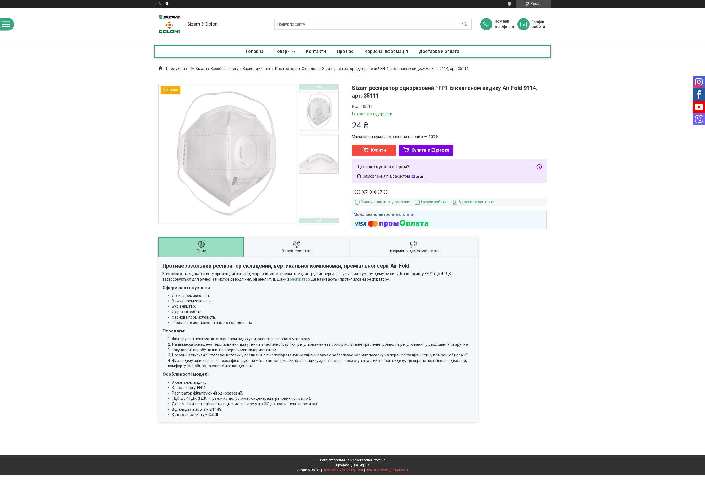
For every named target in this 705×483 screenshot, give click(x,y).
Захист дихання (257, 68)
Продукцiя (175, 68)
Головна (255, 51)
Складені (310, 68)
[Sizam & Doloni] (169, 24)
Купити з (420, 150)
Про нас (345, 51)
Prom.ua (379, 460)
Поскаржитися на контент (343, 470)
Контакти (316, 51)
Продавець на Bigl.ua (352, 465)
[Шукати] (464, 24)
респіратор (300, 279)
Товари (283, 51)
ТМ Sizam (198, 68)
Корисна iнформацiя (386, 51)
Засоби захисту (224, 68)
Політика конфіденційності (387, 470)
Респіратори (286, 68)
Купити (378, 150)
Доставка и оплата (439, 51)
